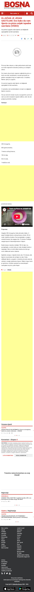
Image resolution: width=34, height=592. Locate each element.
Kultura (19, 531)
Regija (3, 540)
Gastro (19, 535)
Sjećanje (19, 530)
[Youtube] (10, 573)
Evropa (3, 542)
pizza (9, 270)
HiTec (18, 537)
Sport (2, 539)
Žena (18, 544)
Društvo (3, 546)
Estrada (19, 546)
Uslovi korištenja (6, 569)
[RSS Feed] (2, 573)
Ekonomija (4, 537)
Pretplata (4, 563)
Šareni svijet (20, 551)
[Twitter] (7, 573)
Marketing (4, 561)
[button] (31, 43)
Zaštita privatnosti (6, 570)
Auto (18, 539)
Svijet (3, 544)
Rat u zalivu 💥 (14, 13)
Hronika (3, 535)
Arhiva (3, 560)
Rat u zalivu (4, 528)
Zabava (19, 548)
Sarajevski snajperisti (23, 556)
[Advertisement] (17, 123)
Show (18, 540)
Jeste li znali (20, 528)
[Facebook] (4, 573)
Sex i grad (20, 542)
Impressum (4, 567)
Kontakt (3, 565)
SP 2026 (19, 553)
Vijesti (3, 530)
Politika (3, 531)
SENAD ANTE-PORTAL (23, 555)
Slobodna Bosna (17, 584)
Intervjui (3, 533)
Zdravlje (19, 533)
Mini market (4, 548)
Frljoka (19, 549)
